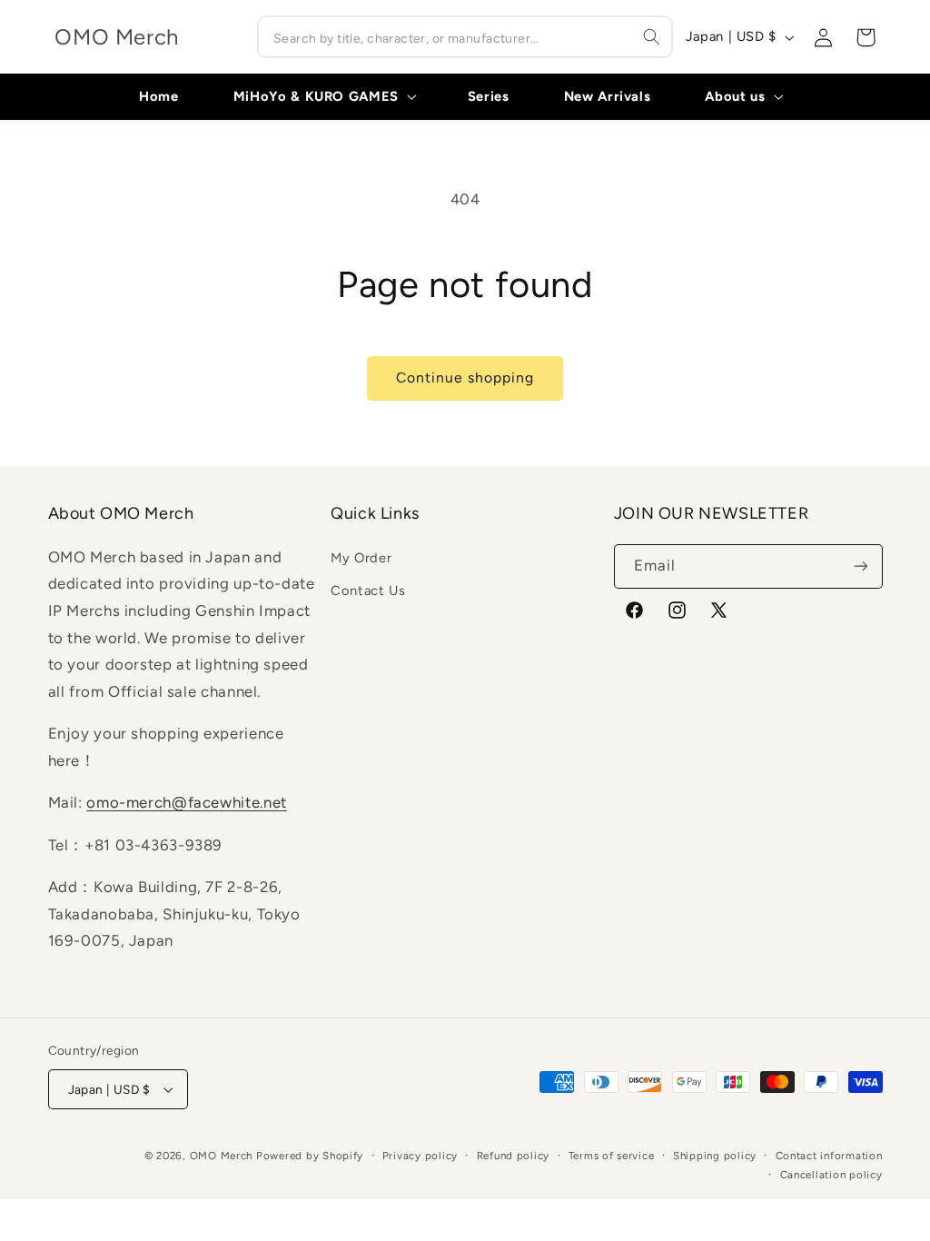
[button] (323, 96)
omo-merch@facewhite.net (186, 802)
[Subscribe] (860, 566)
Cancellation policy (831, 1174)
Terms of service (612, 1155)
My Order (361, 558)
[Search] (652, 36)
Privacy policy (420, 1155)
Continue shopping (465, 377)
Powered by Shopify (309, 1155)
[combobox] (465, 36)
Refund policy (513, 1155)
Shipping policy (715, 1155)
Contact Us (368, 590)
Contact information (829, 1155)
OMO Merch (221, 1155)
